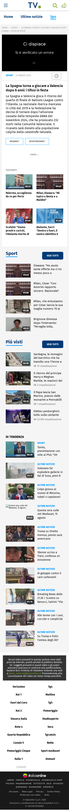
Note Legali (27, 792)
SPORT (14, 27)
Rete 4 (19, 726)
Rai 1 (19, 694)
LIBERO (10, 780)
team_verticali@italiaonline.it (25, 673)
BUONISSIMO (35, 787)
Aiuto (46, 795)
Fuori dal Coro (18, 702)
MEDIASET (14, 141)
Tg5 (50, 702)
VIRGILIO (20, 780)
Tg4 (50, 686)
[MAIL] (64, 5)
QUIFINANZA (21, 787)
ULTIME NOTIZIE (46, 464)
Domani (50, 759)
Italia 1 (19, 759)
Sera (50, 726)
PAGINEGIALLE (33, 780)
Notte (50, 742)
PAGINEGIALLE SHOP (52, 780)
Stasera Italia (19, 718)
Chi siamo (13, 792)
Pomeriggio (50, 710)
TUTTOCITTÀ (39, 784)
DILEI (49, 784)
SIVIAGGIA (58, 784)
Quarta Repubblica (18, 734)
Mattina (50, 694)
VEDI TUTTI (53, 255)
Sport (54, 17)
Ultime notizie (32, 17)
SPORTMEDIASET (37, 141)
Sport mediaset (50, 750)
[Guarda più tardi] (56, 76)
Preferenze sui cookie (30, 795)
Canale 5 (18, 742)
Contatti (21, 767)
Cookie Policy (53, 792)
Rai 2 (19, 710)
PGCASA (10, 784)
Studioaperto (50, 718)
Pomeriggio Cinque (18, 750)
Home (8, 17)
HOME (5, 27)
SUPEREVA (48, 787)
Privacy (40, 792)
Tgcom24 (50, 734)
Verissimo (19, 686)
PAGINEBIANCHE (24, 784)
